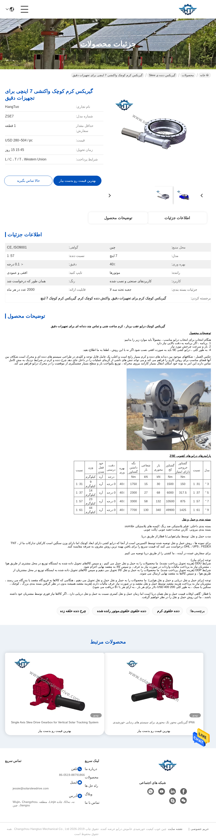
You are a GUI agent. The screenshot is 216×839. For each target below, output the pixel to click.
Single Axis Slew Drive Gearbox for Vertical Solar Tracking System (55, 722)
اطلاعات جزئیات (177, 218)
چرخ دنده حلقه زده (73, 611)
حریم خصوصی (200, 829)
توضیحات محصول (118, 218)
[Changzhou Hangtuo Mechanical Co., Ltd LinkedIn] (172, 791)
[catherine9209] (172, 800)
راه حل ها (91, 785)
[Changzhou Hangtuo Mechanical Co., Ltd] (188, 9)
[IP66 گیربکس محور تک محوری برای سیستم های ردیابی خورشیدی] (154, 686)
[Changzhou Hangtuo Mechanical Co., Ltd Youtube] (161, 791)
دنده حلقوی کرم (168, 611)
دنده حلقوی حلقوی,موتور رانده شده (121, 611)
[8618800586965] (150, 791)
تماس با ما (92, 802)
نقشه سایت (175, 829)
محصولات (188, 75)
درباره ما (91, 769)
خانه (202, 75)
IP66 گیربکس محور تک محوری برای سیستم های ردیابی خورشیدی (154, 722)
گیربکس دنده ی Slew (162, 75)
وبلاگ (88, 794)
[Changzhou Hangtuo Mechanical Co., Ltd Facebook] (183, 791)
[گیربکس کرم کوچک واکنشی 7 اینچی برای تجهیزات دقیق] (155, 133)
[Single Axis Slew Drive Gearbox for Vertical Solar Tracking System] (55, 686)
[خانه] (167, 770)
